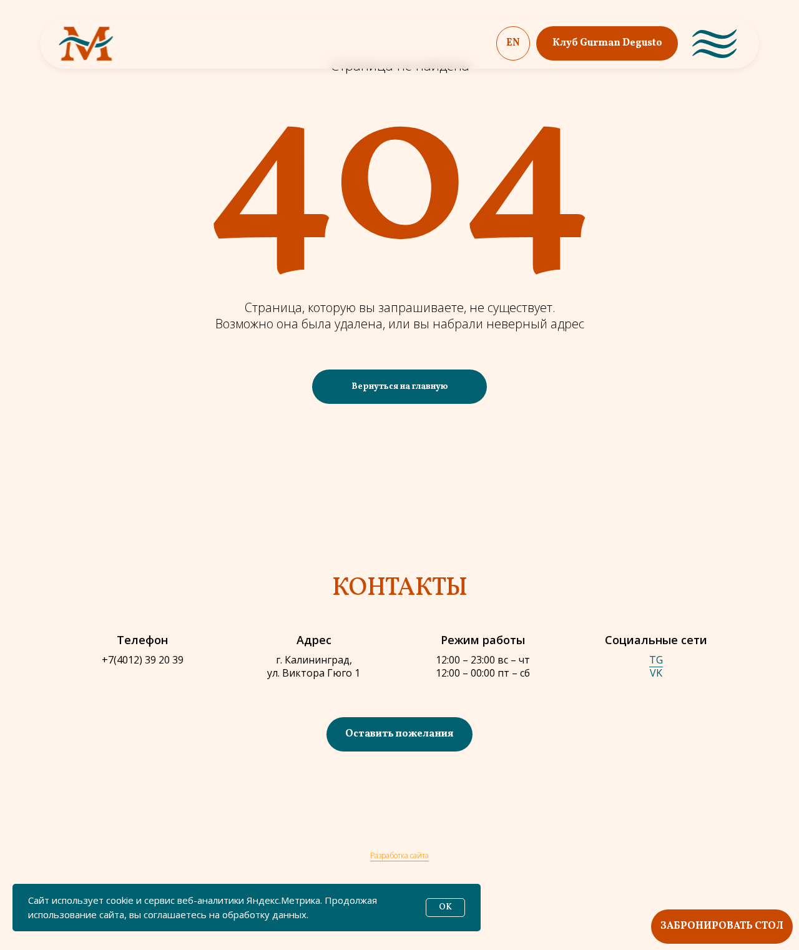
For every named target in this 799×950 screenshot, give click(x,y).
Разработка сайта (399, 855)
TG (656, 660)
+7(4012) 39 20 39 (143, 660)
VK (656, 673)
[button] (399, 734)
